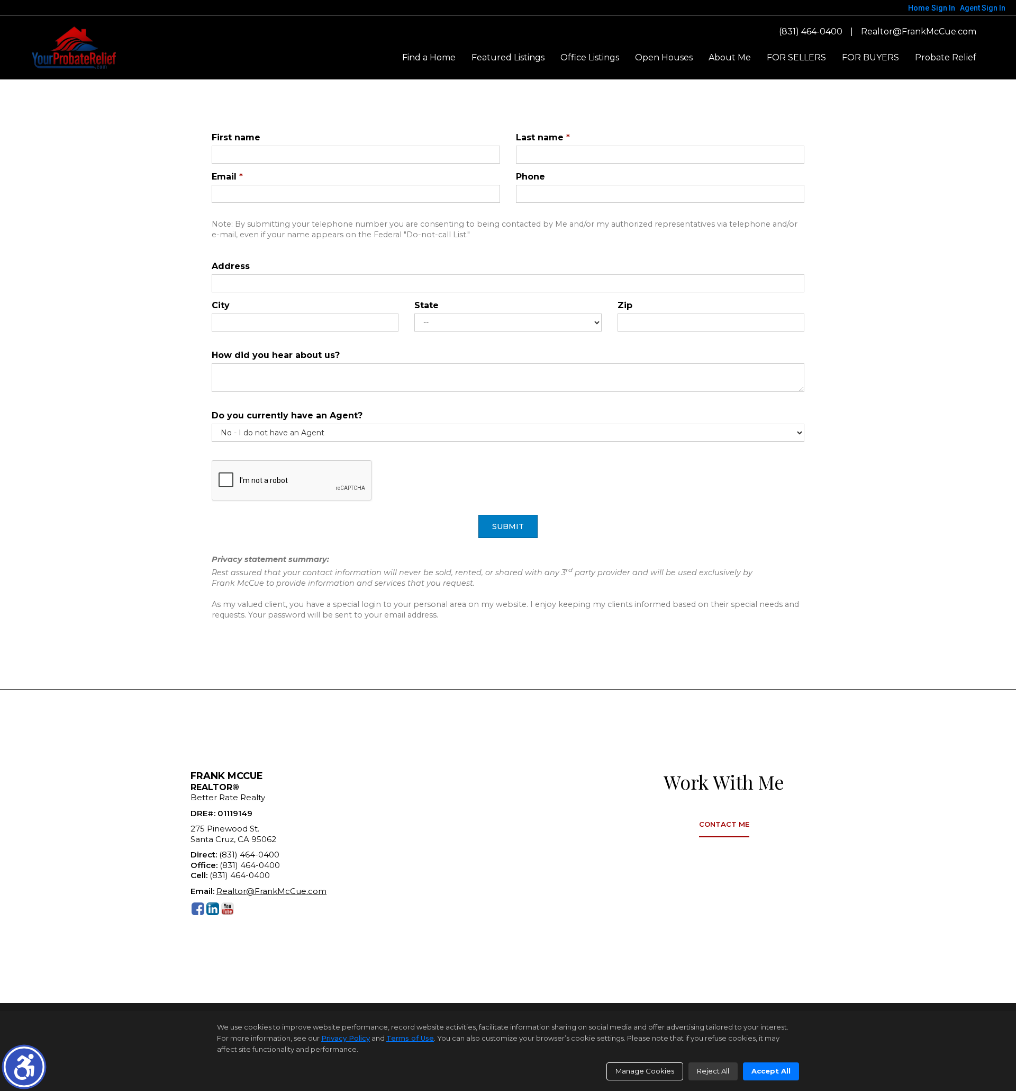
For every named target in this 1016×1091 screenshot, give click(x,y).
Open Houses (664, 57)
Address (231, 266)
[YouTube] (227, 908)
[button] (24, 1067)
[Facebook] (198, 908)
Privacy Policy (345, 1038)
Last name (543, 137)
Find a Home (429, 57)
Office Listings (589, 57)
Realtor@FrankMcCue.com (918, 31)
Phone (530, 177)
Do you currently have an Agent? (287, 415)
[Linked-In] (212, 908)
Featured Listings (508, 57)
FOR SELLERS (796, 57)
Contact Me (724, 824)
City (221, 305)
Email (227, 177)
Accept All (771, 1071)
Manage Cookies (644, 1071)
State (426, 305)
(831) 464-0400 (810, 31)
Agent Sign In (982, 8)
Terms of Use (410, 1038)
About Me (730, 57)
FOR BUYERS (870, 57)
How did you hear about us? (276, 355)
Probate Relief (945, 57)
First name (236, 137)
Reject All (713, 1071)
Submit (508, 526)
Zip (625, 305)
